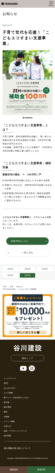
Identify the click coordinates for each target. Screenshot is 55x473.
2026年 (10, 269)
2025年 (28, 269)
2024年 (45, 269)
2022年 (28, 275)
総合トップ (27, 358)
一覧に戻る (27, 252)
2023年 (10, 275)
